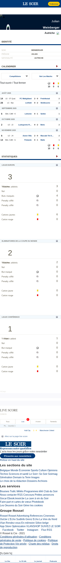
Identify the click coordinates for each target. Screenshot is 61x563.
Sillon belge (42, 522)
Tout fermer (19, 82)
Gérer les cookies (33, 505)
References (36, 515)
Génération (6, 477)
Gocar (3, 498)
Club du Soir (51, 491)
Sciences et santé (18, 474)
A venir (38, 421)
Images (35, 477)
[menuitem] (7, 559)
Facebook (8, 530)
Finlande (28, 140)
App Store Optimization (13, 526)
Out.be (3, 519)
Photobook (38, 501)
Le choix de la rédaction (13, 481)
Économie (24, 470)
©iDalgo (3, 391)
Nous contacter (8, 494)
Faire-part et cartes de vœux (15, 501)
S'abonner (53, 4)
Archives (42, 481)
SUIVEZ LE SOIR (51, 526)
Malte (43, 140)
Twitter (20, 530)
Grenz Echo (32, 519)
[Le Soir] (30, 4)
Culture (43, 470)
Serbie (43, 114)
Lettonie (28, 114)
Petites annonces (44, 494)
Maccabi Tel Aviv (47, 136)
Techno (4, 474)
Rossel (4, 515)
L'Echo (12, 519)
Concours (28, 494)
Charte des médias (39, 543)
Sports (34, 470)
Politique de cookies (34, 540)
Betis (43, 125)
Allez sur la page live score (16, 436)
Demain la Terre (22, 477)
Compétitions (15, 76)
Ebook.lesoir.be (16, 498)
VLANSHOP (33, 526)
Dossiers (32, 481)
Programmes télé (33, 491)
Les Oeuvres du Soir (11, 505)
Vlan (2, 522)
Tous (7, 421)
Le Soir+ (33, 474)
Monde (14, 470)
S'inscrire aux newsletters (17, 456)
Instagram (32, 530)
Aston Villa (27, 136)
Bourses (4, 491)
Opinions (52, 470)
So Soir (43, 474)
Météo (20, 491)
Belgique (5, 470)
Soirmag (52, 474)
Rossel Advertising (18, 515)
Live (22, 421)
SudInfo (20, 519)
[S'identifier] (45, 4)
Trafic (13, 491)
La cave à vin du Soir (36, 498)
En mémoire (28, 522)
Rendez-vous (13, 522)
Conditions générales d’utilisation (18, 536)
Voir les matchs (45, 76)
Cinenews (49, 515)
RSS (20, 494)
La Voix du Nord (48, 519)
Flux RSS (46, 530)
